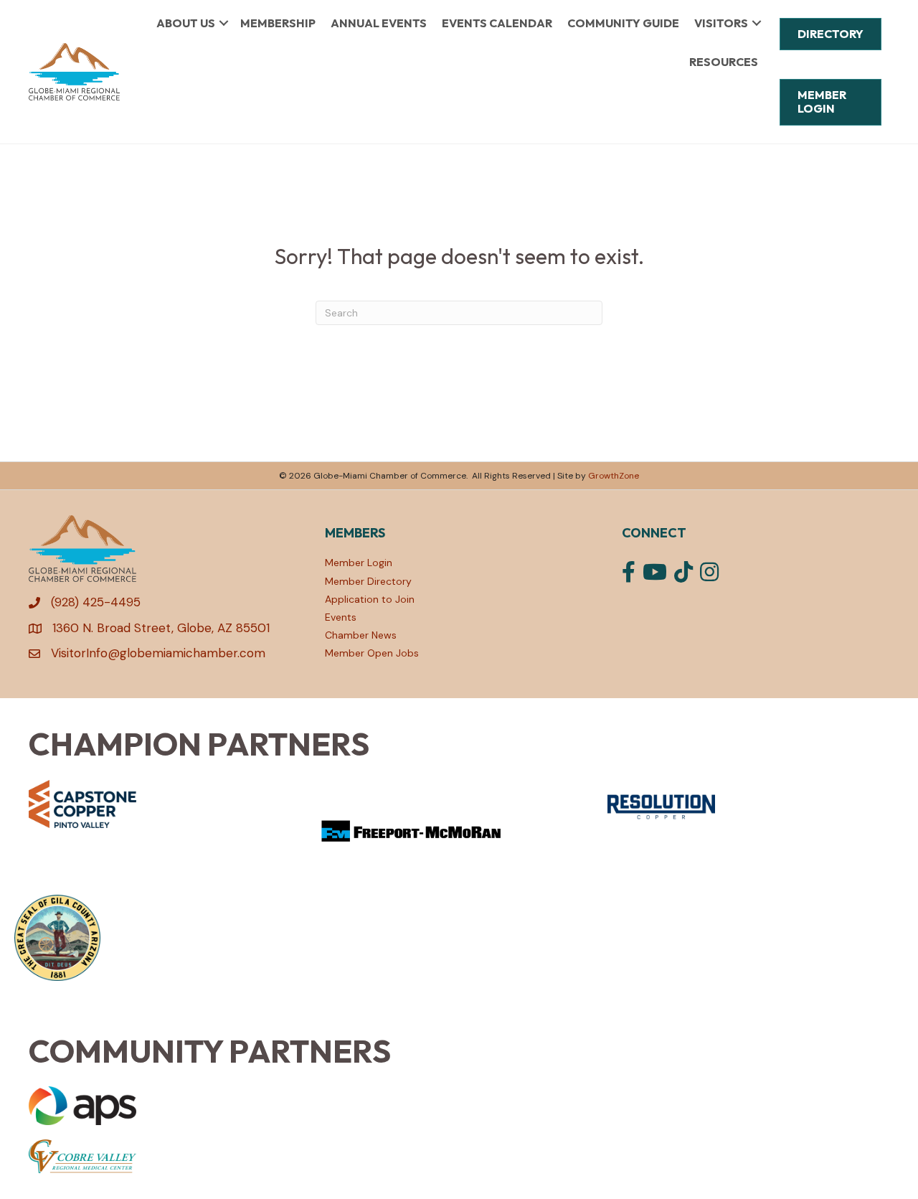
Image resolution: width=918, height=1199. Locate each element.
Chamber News (361, 635)
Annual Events (379, 23)
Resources (723, 62)
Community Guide (623, 23)
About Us (185, 23)
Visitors (721, 23)
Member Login (358, 562)
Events (340, 617)
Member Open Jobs (372, 652)
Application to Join (370, 599)
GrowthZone (613, 475)
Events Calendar (497, 23)
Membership (278, 23)
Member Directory (368, 581)
